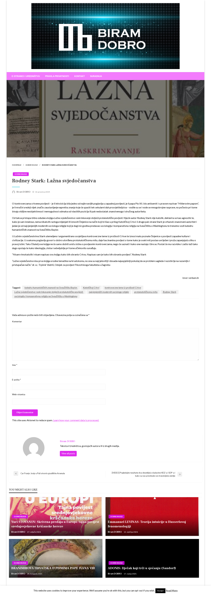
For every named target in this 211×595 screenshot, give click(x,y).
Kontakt (79, 76)
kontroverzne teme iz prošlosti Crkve (123, 287)
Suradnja (96, 76)
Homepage (16, 165)
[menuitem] (25, 76)
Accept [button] (160, 590)
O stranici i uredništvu (26, 76)
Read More (172, 590)
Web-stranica (18, 394)
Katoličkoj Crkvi (91, 287)
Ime (14, 365)
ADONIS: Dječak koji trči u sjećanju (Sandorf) (142, 568)
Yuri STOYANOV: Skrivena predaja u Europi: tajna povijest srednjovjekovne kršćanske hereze (55, 524)
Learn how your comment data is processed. (76, 420)
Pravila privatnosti (57, 76)
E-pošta (16, 379)
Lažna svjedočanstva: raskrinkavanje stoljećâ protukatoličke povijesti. (48, 291)
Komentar (17, 321)
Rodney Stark (169, 291)
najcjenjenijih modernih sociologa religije (109, 291)
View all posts (68, 453)
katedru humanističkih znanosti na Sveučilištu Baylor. (51, 287)
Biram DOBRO (24, 192)
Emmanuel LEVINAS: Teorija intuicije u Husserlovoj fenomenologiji (147, 524)
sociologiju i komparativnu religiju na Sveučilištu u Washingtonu (45, 296)
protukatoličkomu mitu (145, 291)
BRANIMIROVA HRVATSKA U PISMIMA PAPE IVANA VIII (53, 568)
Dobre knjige (32, 165)
